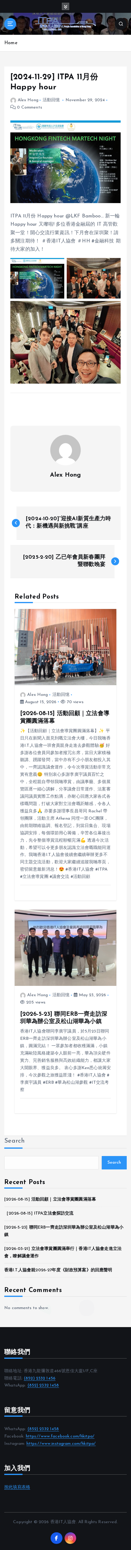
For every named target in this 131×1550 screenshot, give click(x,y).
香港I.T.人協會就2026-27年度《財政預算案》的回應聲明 (58, 1270)
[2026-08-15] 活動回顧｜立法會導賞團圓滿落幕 (50, 1199)
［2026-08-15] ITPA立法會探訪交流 (38, 1213)
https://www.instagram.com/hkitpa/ (61, 1443)
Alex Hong (28, 100)
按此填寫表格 (17, 1487)
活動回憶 (51, 100)
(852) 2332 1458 (43, 1385)
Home (10, 43)
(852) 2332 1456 (39, 1378)
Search (14, 1141)
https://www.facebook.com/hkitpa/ (60, 1436)
